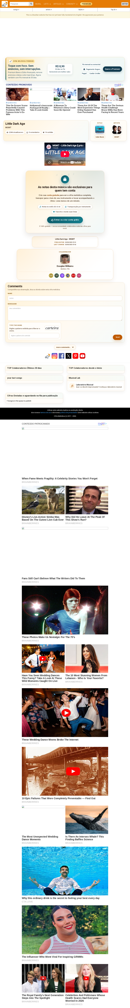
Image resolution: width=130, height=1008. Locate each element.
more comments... (63, 347)
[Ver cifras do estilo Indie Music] (99, 129)
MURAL (38, 4)
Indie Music (100, 137)
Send (117, 337)
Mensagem (12, 304)
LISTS (47, 4)
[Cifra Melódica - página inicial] (6, 4)
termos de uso (45, 412)
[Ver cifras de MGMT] (116, 129)
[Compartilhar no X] (68, 356)
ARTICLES (58, 4)
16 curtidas (49, 132)
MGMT (8, 127)
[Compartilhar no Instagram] (54, 356)
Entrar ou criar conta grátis (66, 220)
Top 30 (113, 10)
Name (10, 293)
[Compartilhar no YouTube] (82, 356)
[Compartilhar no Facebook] (61, 356)
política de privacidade (68, 412)
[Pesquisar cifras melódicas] (31, 4)
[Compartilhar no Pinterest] (75, 356)
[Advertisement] (65, 38)
